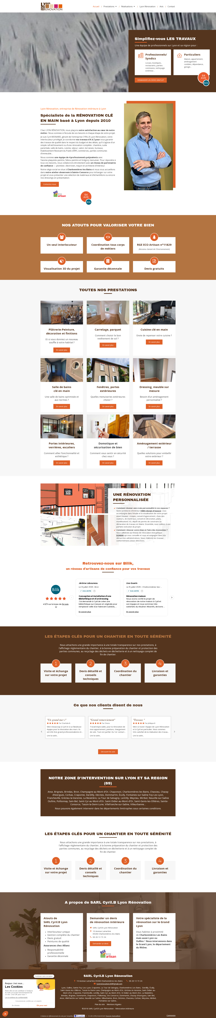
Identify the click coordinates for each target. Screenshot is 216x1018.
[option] (65, 727)
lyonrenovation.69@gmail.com (109, 983)
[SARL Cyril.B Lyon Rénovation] (51, 10)
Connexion (171, 1015)
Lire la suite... (52, 735)
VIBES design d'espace (150, 510)
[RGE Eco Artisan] (59, 193)
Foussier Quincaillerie (113, 1016)
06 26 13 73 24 (99, 937)
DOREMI (120, 535)
